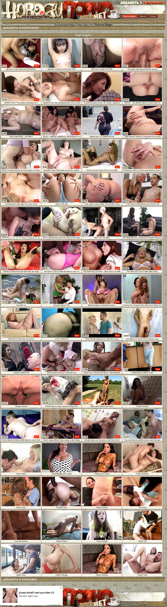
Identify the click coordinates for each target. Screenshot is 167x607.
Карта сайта (126, 590)
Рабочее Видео (104, 24)
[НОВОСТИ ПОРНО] (37, 18)
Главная (142, 16)
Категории (130, 16)
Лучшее (152, 16)
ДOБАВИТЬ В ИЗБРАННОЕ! (21, 28)
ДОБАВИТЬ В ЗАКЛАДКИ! (20, 579)
